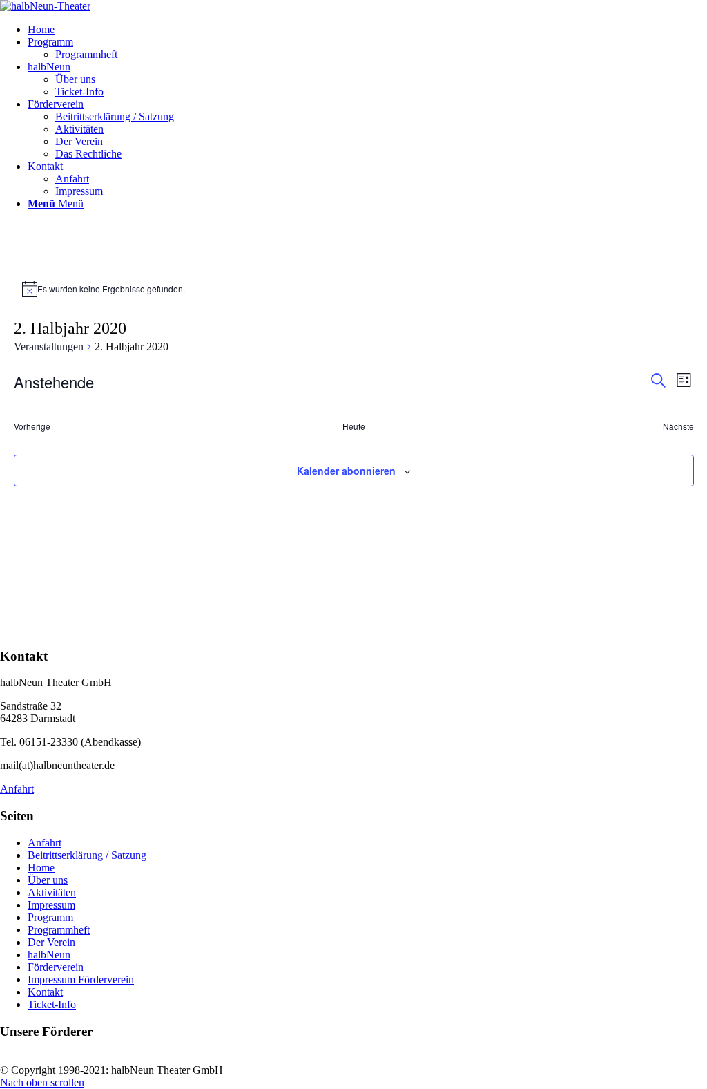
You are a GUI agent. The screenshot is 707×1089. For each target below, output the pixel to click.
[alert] (354, 288)
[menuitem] (367, 29)
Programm (50, 917)
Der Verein (51, 942)
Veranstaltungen (49, 346)
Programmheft (59, 930)
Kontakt (45, 992)
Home (41, 867)
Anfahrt (44, 843)
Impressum (51, 905)
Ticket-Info (52, 1004)
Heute (353, 426)
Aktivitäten (52, 892)
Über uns (48, 880)
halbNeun (49, 954)
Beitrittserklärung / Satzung (87, 855)
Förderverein (56, 967)
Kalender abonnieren (346, 470)
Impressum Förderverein (81, 979)
